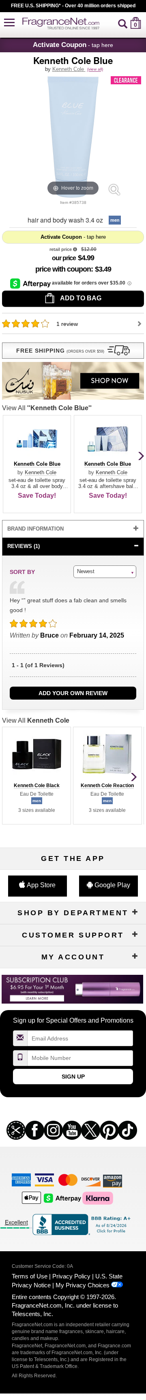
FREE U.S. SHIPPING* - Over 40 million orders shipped (73, 6)
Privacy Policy (71, 1276)
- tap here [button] (73, 45)
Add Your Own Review (73, 693)
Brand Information (35, 529)
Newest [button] (85, 571)
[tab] (73, 529)
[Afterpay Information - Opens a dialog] (31, 283)
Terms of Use (29, 1276)
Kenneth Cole (69, 69)
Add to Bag (80, 298)
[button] (9, 23)
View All (47, 408)
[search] (122, 23)
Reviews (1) (23, 546)
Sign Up (73, 1076)
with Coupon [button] (63, 269)
